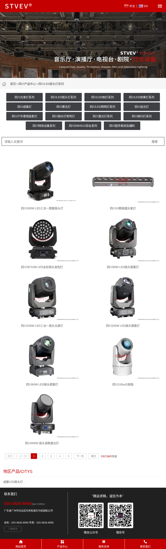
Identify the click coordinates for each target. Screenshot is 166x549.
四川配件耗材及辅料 (122, 125)
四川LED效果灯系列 (141, 97)
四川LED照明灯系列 (102, 106)
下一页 (80, 456)
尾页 (93, 456)
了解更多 (13, 529)
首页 (13, 83)
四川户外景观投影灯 (24, 116)
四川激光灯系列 (103, 116)
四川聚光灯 (63, 106)
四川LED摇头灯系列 (51, 83)
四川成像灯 (24, 106)
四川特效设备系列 (44, 125)
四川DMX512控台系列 (83, 125)
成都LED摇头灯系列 (16, 481)
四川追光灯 (142, 106)
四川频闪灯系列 (142, 116)
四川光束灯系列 (24, 97)
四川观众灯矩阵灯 (63, 116)
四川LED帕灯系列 (102, 97)
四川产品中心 (27, 83)
